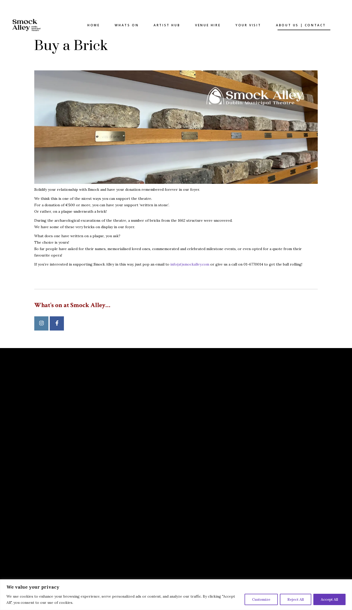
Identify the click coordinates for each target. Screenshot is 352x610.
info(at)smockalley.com (189, 264)
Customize (261, 599)
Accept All (329, 599)
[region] (176, 594)
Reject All (295, 599)
